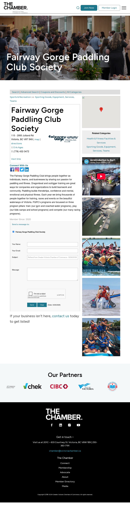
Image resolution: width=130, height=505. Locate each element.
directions (16, 143)
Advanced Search (30, 92)
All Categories (74, 92)
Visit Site (16, 159)
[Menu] (123, 7)
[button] (101, 109)
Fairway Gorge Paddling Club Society (37, 119)
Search (15, 92)
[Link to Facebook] (51, 425)
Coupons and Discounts (53, 92)
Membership (65, 467)
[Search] (78, 7)
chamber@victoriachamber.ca (65, 450)
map (37, 139)
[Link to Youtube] (78, 425)
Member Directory (65, 481)
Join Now (89, 7)
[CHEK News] (25, 387)
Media (65, 486)
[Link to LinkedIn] (60, 425)
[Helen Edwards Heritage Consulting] (105, 387)
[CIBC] (52, 387)
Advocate (65, 472)
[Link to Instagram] (69, 425)
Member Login (109, 7)
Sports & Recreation (20, 97)
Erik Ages (18, 147)
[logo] (16, 7)
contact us (60, 316)
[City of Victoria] (78, 387)
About (65, 477)
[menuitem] (98, 7)
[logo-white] (64, 414)
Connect (65, 463)
